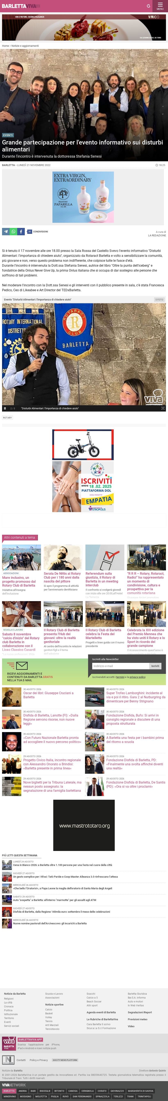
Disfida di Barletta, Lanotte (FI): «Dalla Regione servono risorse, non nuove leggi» (50, 719)
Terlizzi (118, 1096)
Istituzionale (11, 1014)
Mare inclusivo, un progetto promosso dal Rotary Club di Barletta (19, 581)
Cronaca (9, 1006)
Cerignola (88, 1091)
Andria (23, 1091)
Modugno (25, 1096)
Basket (49, 1013)
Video (131, 1026)
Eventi (7, 1022)
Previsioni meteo (137, 1019)
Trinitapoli (144, 1096)
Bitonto (59, 1091)
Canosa (72, 1091)
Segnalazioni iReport (140, 1012)
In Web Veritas (136, 1005)
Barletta (9, 1091)
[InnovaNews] (8, 1063)
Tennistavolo (52, 1028)
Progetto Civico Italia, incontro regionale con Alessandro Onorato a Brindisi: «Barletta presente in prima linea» (52, 764)
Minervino (10, 1096)
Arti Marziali (52, 1025)
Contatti (21, 1060)
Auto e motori (135, 1001)
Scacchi (91, 993)
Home (5, 45)
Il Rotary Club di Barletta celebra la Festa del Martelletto (103, 634)
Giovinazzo (117, 1091)
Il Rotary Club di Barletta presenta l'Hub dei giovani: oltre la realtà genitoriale (61, 636)
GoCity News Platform (65, 1060)
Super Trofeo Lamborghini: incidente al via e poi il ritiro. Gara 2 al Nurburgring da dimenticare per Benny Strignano (136, 697)
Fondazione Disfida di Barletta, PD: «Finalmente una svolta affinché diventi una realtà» (134, 764)
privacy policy (137, 677)
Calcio (48, 1009)
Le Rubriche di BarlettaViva (102, 1019)
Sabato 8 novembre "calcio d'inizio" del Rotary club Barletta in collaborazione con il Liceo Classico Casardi (21, 642)
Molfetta (41, 1096)
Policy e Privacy (39, 1060)
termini (120, 677)
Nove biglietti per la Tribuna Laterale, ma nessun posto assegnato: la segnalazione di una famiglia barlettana (52, 786)
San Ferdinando (82, 1096)
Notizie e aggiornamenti (25, 45)
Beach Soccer (94, 1001)
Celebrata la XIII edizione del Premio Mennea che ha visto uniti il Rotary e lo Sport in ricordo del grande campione (146, 638)
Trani (130, 1096)
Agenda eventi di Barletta (101, 1012)
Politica (8, 1010)
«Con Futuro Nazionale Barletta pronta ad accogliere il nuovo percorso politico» (52, 740)
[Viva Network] (14, 1085)
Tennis (48, 1021)
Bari (33, 1091)
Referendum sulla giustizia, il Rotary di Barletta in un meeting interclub (102, 579)
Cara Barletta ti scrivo (98, 1024)
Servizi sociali (11, 1025)
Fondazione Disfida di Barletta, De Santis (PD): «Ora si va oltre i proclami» (135, 784)
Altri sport (92, 1005)
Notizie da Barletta (15, 993)
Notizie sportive (54, 1004)
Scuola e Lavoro (54, 993)
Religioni (9, 998)
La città (8, 1002)
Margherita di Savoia (140, 1091)
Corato (102, 1091)
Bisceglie (45, 1091)
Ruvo (66, 1096)
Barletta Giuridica (137, 993)
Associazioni (52, 997)
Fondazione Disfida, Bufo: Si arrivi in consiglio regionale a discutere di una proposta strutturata (133, 719)
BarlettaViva (23, 6)
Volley (48, 1017)
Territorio (9, 1018)
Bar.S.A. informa (137, 997)
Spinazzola (102, 1096)
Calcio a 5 (92, 997)
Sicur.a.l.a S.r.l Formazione (101, 1028)
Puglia (55, 1096)
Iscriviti (155, 666)
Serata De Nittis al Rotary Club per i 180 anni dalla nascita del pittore (62, 577)
